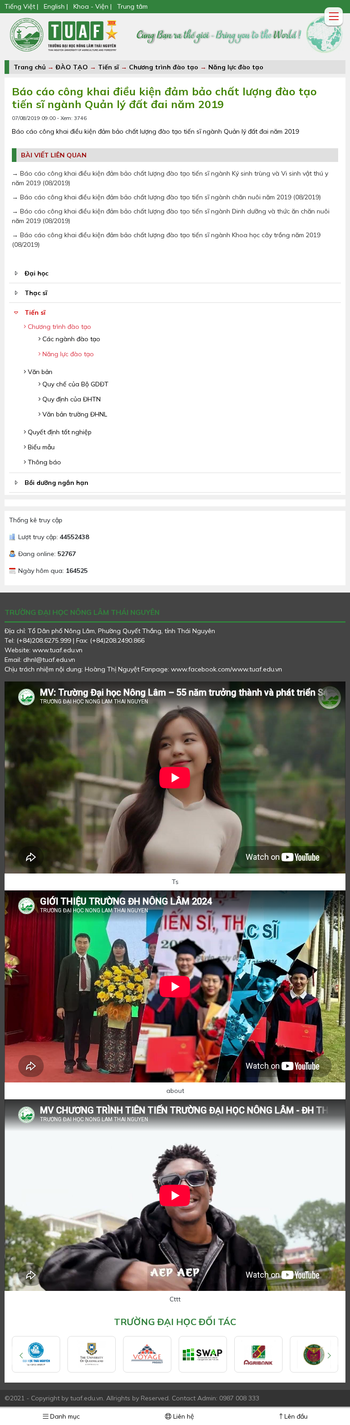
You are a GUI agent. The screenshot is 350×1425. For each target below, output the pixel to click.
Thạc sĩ (36, 293)
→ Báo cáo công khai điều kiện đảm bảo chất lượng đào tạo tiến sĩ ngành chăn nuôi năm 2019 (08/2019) (166, 197)
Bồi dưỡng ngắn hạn (56, 482)
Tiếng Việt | (22, 6)
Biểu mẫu (40, 447)
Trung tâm (132, 6)
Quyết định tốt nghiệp (59, 432)
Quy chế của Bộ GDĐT (74, 384)
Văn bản (39, 372)
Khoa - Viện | (92, 6)
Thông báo (43, 462)
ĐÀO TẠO (72, 67)
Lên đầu (295, 1416)
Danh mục (64, 1416)
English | (56, 6)
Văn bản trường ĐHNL (74, 414)
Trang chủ (30, 67)
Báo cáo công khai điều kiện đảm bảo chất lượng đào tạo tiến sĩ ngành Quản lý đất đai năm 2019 (155, 131)
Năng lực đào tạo (235, 67)
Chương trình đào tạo (163, 67)
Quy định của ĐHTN (71, 399)
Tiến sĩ (108, 67)
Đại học (36, 273)
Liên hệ (182, 1416)
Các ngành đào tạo (70, 339)
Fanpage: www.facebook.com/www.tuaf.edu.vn (211, 669)
